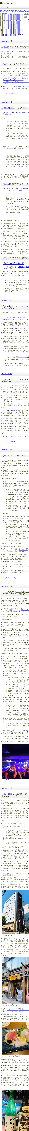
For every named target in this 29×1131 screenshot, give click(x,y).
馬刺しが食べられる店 (13, 410)
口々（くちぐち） (21, 938)
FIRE (4, 10)
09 (5, 13)
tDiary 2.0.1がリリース (8, 51)
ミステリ (7, 11)
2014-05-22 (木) (6, 450)
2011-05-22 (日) (6, 374)
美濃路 (11, 428)
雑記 (5, 794)
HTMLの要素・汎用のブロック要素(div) (15, 78)
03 (6, 14)
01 (3, 14)
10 (6, 13)
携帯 (23, 11)
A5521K (20, 267)
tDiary (16, 10)
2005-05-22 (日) (6, 41)
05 (10, 14)
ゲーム (12, 108)
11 (8, 13)
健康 (16, 11)
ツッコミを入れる (10, 93)
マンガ (2, 11)
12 (10, 13)
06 (11, 14)
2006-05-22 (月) (6, 102)
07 (13, 14)
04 (8, 14)
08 (3, 13)
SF (7, 10)
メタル (12, 11)
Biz (1, 10)
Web (20, 10)
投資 (20, 11)
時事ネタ (6, 108)
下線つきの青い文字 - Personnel (13, 80)
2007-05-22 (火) (6, 300)
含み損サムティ (23, 550)
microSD (7, 268)
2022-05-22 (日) (6, 788)
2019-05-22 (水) (6, 586)
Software (11, 10)
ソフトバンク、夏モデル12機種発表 (14, 317)
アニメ (24, 10)
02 (5, 14)
